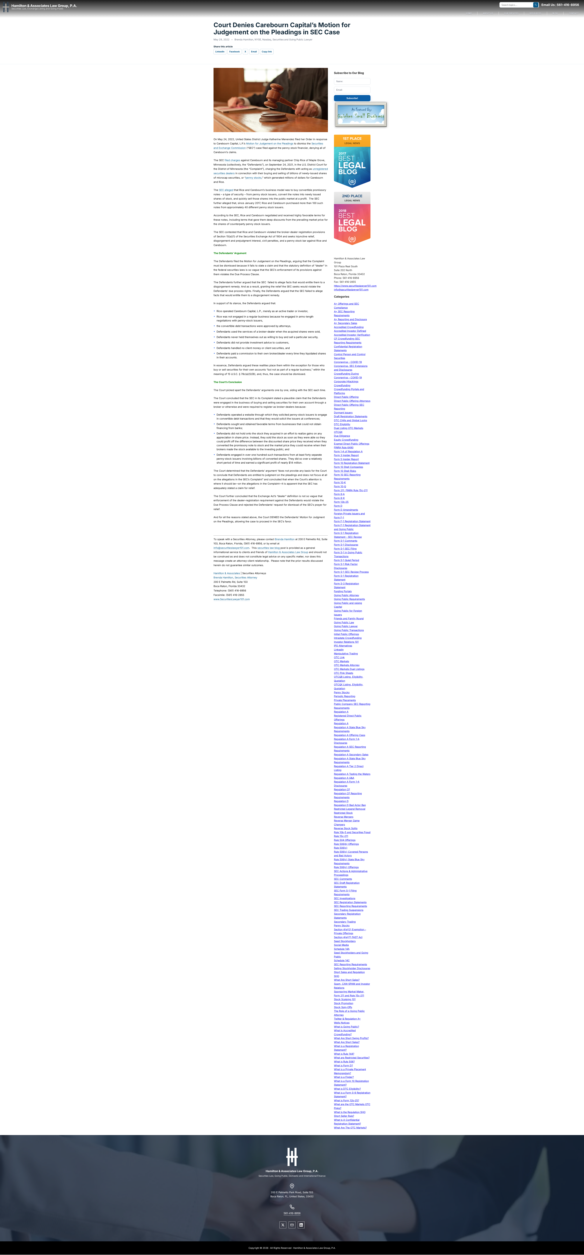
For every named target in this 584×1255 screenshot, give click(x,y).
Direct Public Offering (346, 396)
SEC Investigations (344, 898)
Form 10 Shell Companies (348, 466)
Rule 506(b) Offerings (346, 843)
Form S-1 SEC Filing (345, 548)
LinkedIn (219, 51)
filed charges (232, 160)
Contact (574, 13)
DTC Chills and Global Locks (350, 420)
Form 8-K (339, 498)
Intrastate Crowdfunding (348, 637)
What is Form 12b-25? (346, 1100)
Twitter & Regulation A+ (347, 1018)
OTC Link (339, 657)
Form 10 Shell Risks (345, 470)
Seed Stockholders (345, 941)
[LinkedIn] (301, 1224)
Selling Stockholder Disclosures (352, 968)
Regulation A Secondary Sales (351, 754)
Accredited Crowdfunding (349, 327)
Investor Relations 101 (346, 641)
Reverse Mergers (343, 816)
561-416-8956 (568, 5)
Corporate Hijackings (346, 381)
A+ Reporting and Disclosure (350, 319)
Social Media (341, 944)
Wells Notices (341, 1022)
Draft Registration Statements (350, 416)
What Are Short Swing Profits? (351, 1038)
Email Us (548, 5)
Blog (555, 13)
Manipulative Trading (346, 653)
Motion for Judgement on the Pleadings (269, 143)
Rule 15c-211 (341, 836)
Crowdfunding (342, 385)
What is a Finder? (344, 1077)
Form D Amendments (346, 509)
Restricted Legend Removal (349, 808)
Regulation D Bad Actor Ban (350, 805)
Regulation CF (342, 789)
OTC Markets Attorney (347, 665)
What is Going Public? (346, 1026)
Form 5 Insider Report (346, 459)
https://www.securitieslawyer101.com (355, 285)
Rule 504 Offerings (344, 840)
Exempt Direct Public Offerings (351, 443)
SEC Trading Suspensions (348, 910)
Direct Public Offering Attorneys (352, 400)
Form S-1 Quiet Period (346, 560)
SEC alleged (226, 189)
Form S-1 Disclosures (346, 544)
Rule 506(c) (340, 847)
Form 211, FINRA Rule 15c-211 (351, 490)
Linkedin (339, 649)
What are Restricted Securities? (352, 1057)
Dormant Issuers (343, 412)
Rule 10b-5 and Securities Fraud (352, 832)
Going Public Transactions (349, 630)
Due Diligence (342, 435)
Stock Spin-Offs (343, 1007)
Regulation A (341, 711)
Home (469, 13)
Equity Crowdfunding (346, 439)
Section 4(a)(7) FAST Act (348, 937)
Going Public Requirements (349, 599)
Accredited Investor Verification (352, 334)
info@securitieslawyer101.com (351, 289)
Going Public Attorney (346, 595)
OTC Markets (341, 661)
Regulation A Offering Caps (349, 735)
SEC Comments (343, 878)
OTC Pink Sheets (343, 672)
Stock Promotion (343, 1003)
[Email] (292, 1224)
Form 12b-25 (341, 501)
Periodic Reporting (344, 696)
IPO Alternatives (343, 645)
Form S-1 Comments (345, 540)
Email (254, 51)
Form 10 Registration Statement (352, 462)
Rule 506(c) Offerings (346, 867)
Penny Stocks (341, 692)
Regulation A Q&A (344, 777)
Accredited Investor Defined (350, 330)
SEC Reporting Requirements (350, 906)
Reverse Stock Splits (345, 828)
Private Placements (345, 700)
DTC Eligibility (342, 424)
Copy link (267, 51)
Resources (535, 13)
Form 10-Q (340, 486)
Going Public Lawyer (346, 626)
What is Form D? (343, 1065)
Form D (338, 505)
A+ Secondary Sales (345, 323)
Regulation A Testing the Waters (352, 773)
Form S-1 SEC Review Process (351, 571)
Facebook (234, 51)
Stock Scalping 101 (345, 999)
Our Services (511, 13)
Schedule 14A (341, 948)
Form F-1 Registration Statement (352, 521)
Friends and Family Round (349, 618)
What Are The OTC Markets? (350, 1127)
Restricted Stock (343, 812)
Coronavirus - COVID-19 (348, 362)
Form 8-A (339, 494)
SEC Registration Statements (350, 902)
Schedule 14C (342, 960)
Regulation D (341, 801)
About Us (488, 13)
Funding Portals (343, 591)
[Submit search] (535, 4)
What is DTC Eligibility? (347, 1088)
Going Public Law (344, 622)
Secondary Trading (345, 921)
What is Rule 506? (344, 1061)
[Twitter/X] (282, 1224)
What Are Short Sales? (347, 979)
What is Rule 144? (344, 1053)
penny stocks (254, 177)
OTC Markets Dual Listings (349, 669)
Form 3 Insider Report (346, 455)
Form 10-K (340, 482)
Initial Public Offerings (346, 634)
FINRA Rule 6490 (343, 447)
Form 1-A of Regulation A (348, 451)
